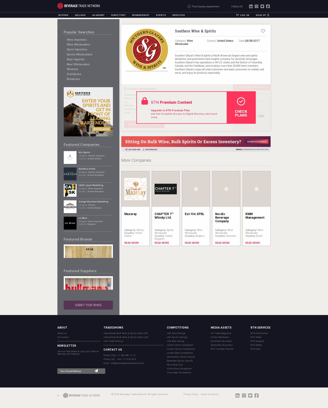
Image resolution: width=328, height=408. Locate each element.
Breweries (73, 79)
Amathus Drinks (87, 169)
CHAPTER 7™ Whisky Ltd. (164, 215)
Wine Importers (77, 39)
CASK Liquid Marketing (91, 185)
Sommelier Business (221, 341)
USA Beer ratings (175, 341)
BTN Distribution (259, 333)
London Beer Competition (180, 353)
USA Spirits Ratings (177, 337)
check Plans (241, 113)
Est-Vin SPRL (194, 214)
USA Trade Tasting (113, 341)
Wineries (72, 69)
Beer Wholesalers (78, 64)
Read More (131, 243)
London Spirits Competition (181, 349)
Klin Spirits (84, 152)
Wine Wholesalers (78, 44)
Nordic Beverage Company (222, 217)
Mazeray (130, 214)
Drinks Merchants (220, 337)
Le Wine (83, 218)
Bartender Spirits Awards (180, 360)
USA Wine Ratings (176, 333)
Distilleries (74, 74)
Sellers (80, 15)
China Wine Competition (179, 368)
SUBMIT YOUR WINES (88, 305)
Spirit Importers (77, 49)
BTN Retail (256, 337)
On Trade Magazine (221, 333)
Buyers (63, 15)
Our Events (63, 337)
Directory (118, 15)
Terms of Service (210, 394)
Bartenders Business (222, 345)
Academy (98, 15)
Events (161, 15)
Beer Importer (76, 59)
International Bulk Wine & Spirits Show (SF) (126, 333)
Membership (140, 15)
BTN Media (256, 345)
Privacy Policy (191, 394)
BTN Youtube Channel (222, 349)
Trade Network (78, 6)
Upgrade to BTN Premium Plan (170, 110)
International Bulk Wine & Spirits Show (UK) (126, 337)
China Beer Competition (179, 372)
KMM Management (254, 215)
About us (62, 333)
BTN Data (255, 349)
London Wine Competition (180, 345)
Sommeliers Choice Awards (181, 357)
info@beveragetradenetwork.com (128, 363)
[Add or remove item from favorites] (263, 31)
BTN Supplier (257, 341)
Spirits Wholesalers (79, 54)
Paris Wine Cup (175, 364)
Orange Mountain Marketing (93, 201)
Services (178, 15)
